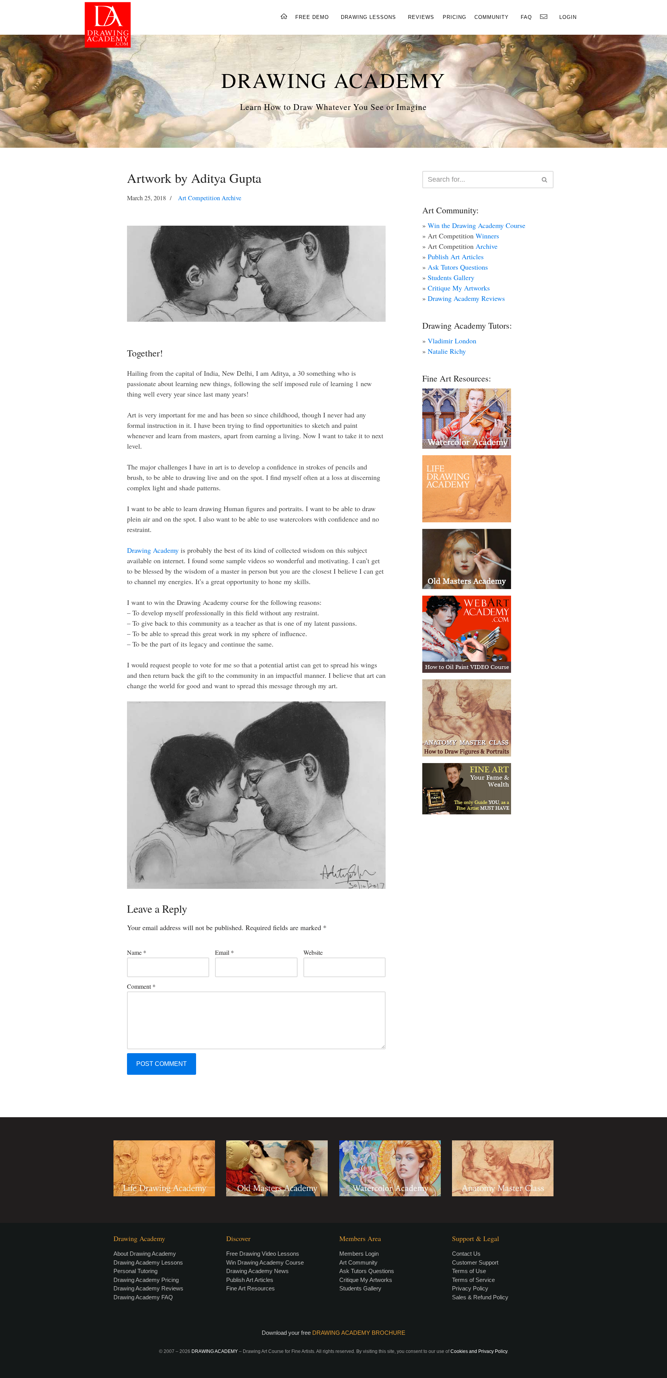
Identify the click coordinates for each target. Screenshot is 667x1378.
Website (313, 952)
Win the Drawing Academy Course (476, 225)
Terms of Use (469, 1271)
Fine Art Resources (250, 1288)
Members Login (359, 1253)
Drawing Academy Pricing (146, 1280)
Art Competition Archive (209, 198)
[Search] (545, 179)
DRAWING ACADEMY (333, 80)
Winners (487, 235)
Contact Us (466, 1253)
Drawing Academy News (257, 1271)
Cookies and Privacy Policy (478, 1351)
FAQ (526, 17)
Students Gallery (451, 277)
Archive (487, 246)
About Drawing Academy (144, 1253)
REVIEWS (421, 17)
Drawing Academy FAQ (143, 1297)
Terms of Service (473, 1280)
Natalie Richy (447, 351)
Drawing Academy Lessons (148, 1262)
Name (136, 952)
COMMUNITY (491, 17)
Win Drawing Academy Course (265, 1262)
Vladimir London (452, 340)
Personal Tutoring (135, 1271)
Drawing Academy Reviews (466, 298)
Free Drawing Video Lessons (262, 1253)
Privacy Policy (470, 1288)
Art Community (358, 1262)
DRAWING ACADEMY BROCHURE (358, 1332)
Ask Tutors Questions (458, 267)
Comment (141, 986)
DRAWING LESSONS (368, 17)
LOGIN (568, 17)
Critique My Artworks (459, 287)
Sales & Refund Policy (480, 1297)
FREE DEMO (312, 17)
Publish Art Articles (456, 256)
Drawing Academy (153, 550)
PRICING (454, 17)
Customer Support (475, 1262)
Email (224, 952)
